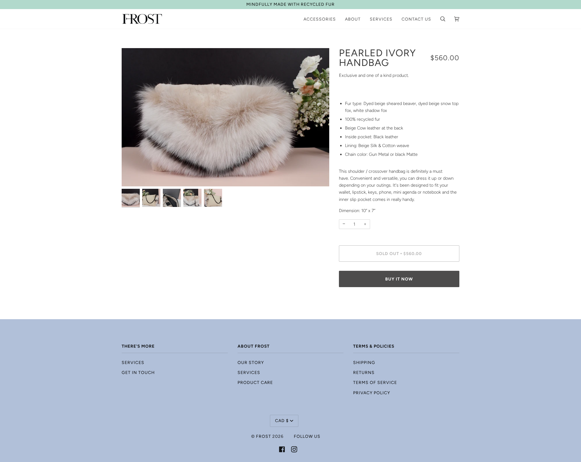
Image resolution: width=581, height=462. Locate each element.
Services (133, 362)
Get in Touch (138, 372)
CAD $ (282, 420)
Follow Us (307, 436)
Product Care (255, 382)
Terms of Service (375, 382)
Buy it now (399, 279)
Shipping (364, 362)
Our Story (251, 362)
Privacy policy (371, 392)
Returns (364, 372)
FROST (263, 436)
